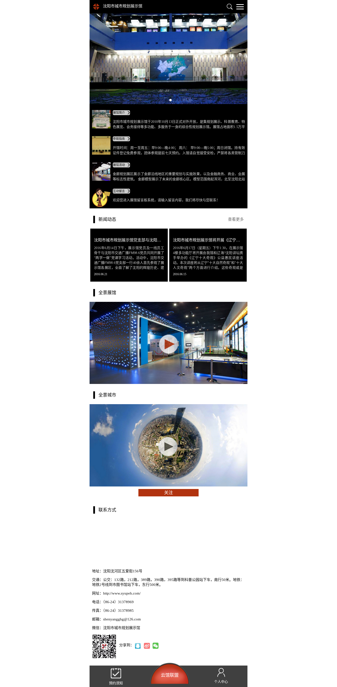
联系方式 (107, 509)
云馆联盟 (170, 675)
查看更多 (236, 219)
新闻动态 (107, 219)
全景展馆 (107, 292)
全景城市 (107, 395)
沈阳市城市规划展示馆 (122, 6)
